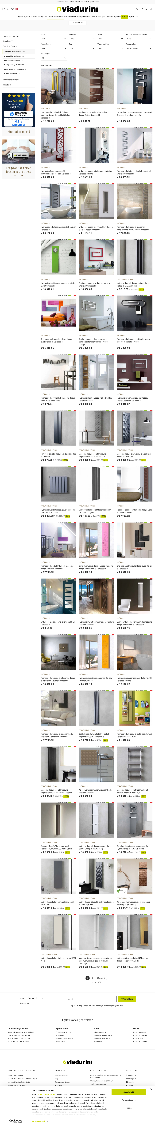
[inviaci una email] (3, 8)
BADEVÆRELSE (70, 17)
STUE (35, 17)
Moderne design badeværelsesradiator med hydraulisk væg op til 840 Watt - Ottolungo (95, 961)
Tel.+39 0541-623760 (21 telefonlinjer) (22, 1079)
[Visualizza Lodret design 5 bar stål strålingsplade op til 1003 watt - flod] (108, 863)
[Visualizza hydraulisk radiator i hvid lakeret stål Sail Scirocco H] (70, 583)
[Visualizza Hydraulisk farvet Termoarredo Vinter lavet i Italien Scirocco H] (108, 583)
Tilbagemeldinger (61, 1075)
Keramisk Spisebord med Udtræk (21, 1032)
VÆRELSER (100, 17)
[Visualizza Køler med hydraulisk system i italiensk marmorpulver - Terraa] (146, 863)
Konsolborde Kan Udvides (18, 1041)
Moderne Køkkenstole (103, 1035)
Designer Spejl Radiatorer (14, 65)
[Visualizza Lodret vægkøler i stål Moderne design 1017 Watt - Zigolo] (108, 471)
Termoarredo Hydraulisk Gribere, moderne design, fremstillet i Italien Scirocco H (55, 115)
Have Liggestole (139, 1032)
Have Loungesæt (140, 1035)
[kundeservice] (8, 8)
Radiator (7, 85)
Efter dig (100, 978)
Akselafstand (46, 44)
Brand (43, 34)
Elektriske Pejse (10, 46)
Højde (99, 34)
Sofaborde (60, 1035)
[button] (54, 38)
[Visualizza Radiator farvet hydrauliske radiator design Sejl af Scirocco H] (108, 74)
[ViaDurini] (77, 8)
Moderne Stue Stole (102, 1038)
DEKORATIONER (83, 17)
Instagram (132, 1079)
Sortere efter (131, 44)
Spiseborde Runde (63, 1032)
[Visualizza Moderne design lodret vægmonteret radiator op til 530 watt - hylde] (146, 751)
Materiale (72, 34)
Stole (97, 1028)
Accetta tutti (129, 1092)
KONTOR (109, 17)
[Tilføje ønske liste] (70, 80)
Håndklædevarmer (11, 80)
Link (120, 1006)
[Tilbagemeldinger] (12, 8)
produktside (45, 54)
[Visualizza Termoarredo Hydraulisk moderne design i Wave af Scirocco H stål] (70, 359)
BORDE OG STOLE (25, 17)
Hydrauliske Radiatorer (14, 56)
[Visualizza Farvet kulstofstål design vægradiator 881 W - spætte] (70, 415)
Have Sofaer (138, 1038)
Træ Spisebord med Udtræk (19, 1035)
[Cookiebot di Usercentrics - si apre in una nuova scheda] (15, 1121)
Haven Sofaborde (140, 1041)
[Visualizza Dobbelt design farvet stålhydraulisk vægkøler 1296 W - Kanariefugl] (108, 695)
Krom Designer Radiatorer (15, 69)
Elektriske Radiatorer (13, 60)
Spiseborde (62, 1028)
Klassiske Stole (100, 1032)
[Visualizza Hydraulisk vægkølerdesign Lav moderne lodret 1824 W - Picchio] (70, 471)
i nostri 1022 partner (46, 1094)
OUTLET (125, 17)
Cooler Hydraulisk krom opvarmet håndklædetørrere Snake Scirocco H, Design (94, 342)
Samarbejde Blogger (63, 1082)
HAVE (93, 17)
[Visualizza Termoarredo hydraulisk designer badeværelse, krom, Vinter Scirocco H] (146, 188)
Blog (56, 1079)
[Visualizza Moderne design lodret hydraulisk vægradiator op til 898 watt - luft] (108, 415)
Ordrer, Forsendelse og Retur (101, 1081)
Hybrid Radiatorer (12, 73)
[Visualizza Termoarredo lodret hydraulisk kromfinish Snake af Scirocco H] (146, 132)
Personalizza (127, 1100)
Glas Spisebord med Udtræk (19, 1038)
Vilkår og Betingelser (98, 1084)
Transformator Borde (64, 1038)
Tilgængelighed (103, 44)
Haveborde (60, 1041)
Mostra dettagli (38, 1121)
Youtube (131, 1082)
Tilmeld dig (128, 999)
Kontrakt (133, 17)
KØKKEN (117, 17)
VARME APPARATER (55, 17)
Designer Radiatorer (14, 51)
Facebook (132, 1075)
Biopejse (7, 41)
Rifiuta (128, 1108)
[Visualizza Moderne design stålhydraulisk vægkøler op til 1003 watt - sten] (146, 415)
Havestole (98, 1041)
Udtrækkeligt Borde (18, 1028)
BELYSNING (42, 17)
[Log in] (142, 8)
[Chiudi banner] (151, 1089)
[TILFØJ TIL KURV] (146, 74)
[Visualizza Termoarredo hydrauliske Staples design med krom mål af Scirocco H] (146, 300)
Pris (70, 44)
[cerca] (137, 8)
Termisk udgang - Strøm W (136, 34)
